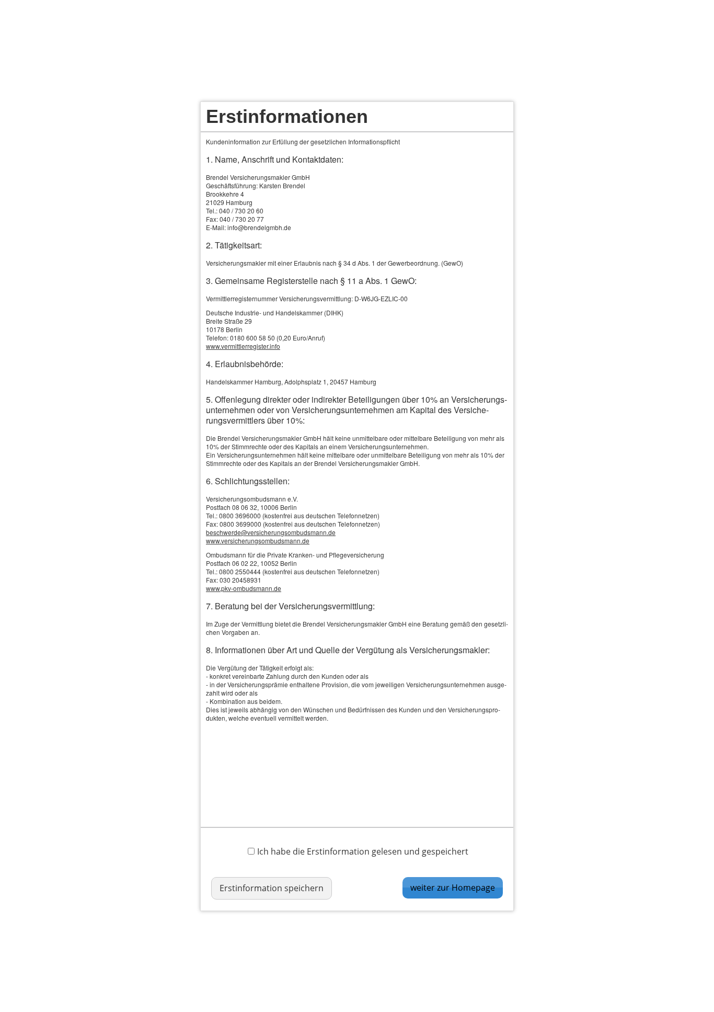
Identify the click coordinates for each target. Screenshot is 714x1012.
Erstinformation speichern (272, 888)
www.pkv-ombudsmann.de (243, 588)
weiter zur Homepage (452, 887)
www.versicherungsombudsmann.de (257, 540)
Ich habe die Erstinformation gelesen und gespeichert (362, 851)
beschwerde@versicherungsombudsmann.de (271, 532)
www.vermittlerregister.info (243, 346)
